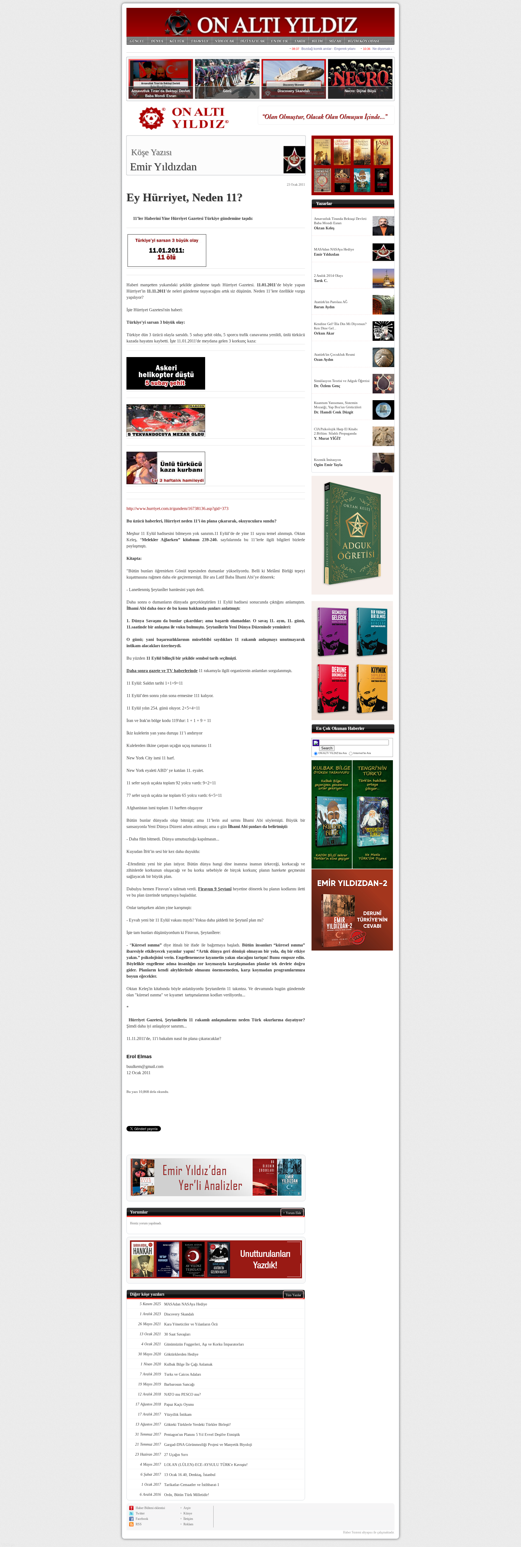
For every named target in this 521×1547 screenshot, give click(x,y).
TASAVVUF (200, 41)
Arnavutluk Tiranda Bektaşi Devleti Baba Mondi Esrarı (340, 221)
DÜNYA (157, 41)
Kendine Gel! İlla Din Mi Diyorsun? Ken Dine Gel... (340, 326)
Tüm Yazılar (293, 1295)
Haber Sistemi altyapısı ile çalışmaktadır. (369, 1532)
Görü (227, 91)
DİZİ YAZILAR (252, 41)
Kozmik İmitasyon (327, 460)
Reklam (188, 1524)
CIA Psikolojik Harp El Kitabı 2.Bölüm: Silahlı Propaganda (336, 431)
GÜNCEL (137, 41)
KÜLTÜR (177, 41)
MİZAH (335, 41)
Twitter (140, 1513)
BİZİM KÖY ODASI (363, 41)
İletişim (188, 1519)
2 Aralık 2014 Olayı (328, 276)
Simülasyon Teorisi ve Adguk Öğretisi (342, 381)
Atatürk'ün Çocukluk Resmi (334, 354)
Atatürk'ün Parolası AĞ (330, 302)
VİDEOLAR (224, 41)
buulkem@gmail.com (144, 1066)
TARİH (299, 41)
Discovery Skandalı (294, 91)
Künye (187, 1513)
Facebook (142, 1519)
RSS (139, 1524)
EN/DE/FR (279, 41)
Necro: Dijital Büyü (360, 91)
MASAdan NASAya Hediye (334, 249)
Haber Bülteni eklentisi (150, 1508)
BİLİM (317, 41)
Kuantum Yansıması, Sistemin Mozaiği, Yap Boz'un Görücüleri (337, 405)
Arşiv (187, 1508)
